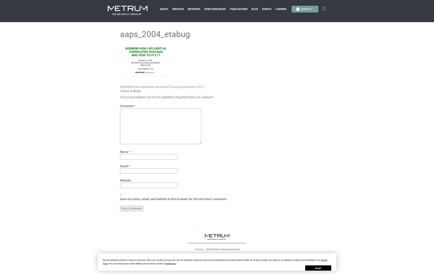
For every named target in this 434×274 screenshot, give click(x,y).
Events (266, 9)
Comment (128, 106)
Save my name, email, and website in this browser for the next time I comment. (173, 199)
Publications (239, 9)
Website (125, 180)
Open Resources (215, 9)
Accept (318, 268)
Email (125, 166)
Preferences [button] (170, 263)
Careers (281, 9)
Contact (306, 9)
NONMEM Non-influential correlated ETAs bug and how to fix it (162, 87)
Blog (255, 9)
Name (125, 152)
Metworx (194, 9)
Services (178, 9)
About (164, 9)
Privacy (199, 249)
